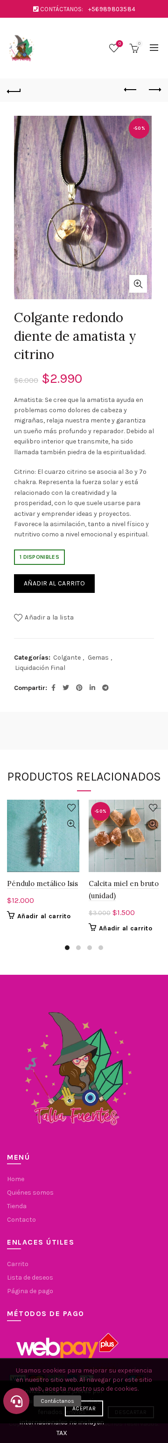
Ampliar (138, 284)
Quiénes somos (30, 1193)
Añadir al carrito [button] (43, 916)
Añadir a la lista (49, 617)
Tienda (17, 1206)
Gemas (98, 658)
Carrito (17, 1264)
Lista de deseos (120, 43)
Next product (154, 90)
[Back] (14, 90)
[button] (16, 1401)
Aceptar (84, 1408)
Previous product (130, 90)
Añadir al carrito (54, 583)
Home (15, 1179)
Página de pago (30, 1291)
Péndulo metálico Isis (42, 883)
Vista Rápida (71, 824)
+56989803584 (112, 9)
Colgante (67, 658)
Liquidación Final (40, 668)
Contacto (21, 1220)
